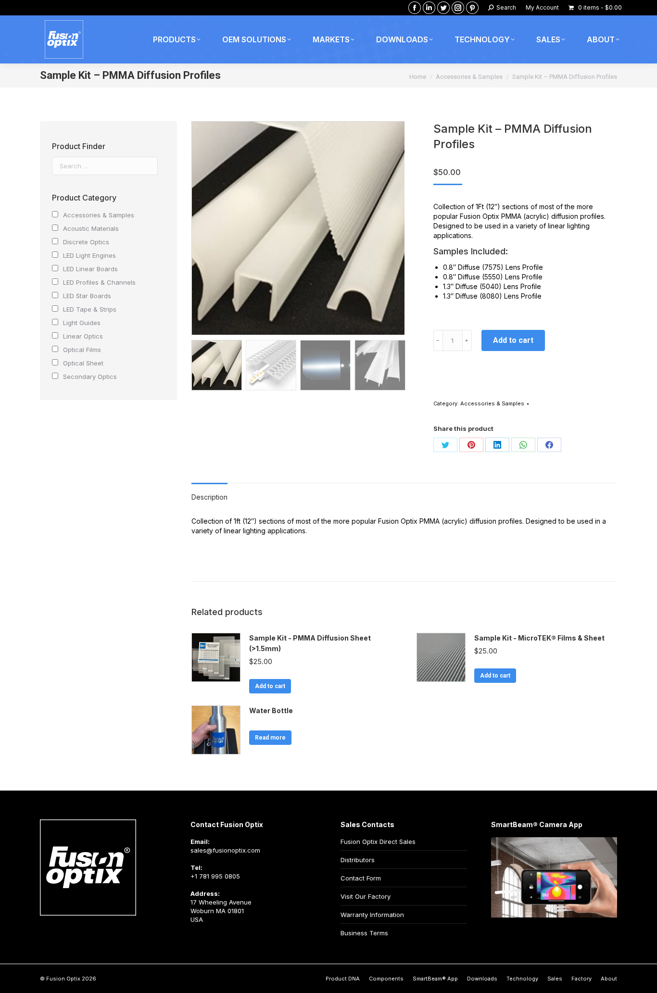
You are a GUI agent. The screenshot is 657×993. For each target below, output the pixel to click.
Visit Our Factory (366, 896)
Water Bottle (271, 710)
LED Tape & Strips (89, 309)
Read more (270, 737)
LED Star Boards (87, 296)
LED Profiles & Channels (99, 282)
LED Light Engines (89, 255)
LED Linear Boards (90, 269)
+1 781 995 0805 (215, 876)
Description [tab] (209, 497)
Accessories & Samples (492, 403)
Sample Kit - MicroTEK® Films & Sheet (539, 638)
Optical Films (82, 349)
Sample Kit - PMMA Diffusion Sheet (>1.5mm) (310, 643)
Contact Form (361, 878)
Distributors (358, 860)
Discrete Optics (86, 242)
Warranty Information (372, 914)
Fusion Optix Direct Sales (378, 841)
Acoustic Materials (91, 228)
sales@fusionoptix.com (225, 850)
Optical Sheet (83, 363)
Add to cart (513, 340)
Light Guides (82, 323)
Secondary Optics (90, 376)
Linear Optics (83, 336)
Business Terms (364, 933)
